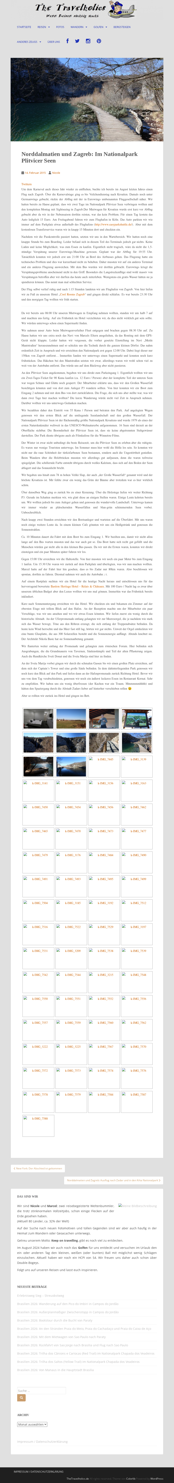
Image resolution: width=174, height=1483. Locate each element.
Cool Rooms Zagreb (72, 294)
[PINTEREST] (99, 42)
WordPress (156, 1478)
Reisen (42, 27)
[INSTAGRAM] (88, 42)
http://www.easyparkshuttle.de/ (113, 224)
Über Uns (54, 42)
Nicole (56, 173)
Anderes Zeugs (27, 42)
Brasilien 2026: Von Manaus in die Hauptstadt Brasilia (55, 1370)
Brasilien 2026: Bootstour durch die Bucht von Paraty (54, 1320)
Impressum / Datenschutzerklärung (42, 1442)
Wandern (77, 27)
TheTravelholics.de (78, 1478)
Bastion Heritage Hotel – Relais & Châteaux (77, 586)
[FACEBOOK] (67, 42)
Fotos (60, 27)
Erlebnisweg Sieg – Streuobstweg (40, 1296)
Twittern (26, 184)
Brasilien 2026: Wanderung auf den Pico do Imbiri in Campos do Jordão (67, 1304)
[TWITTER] (77, 42)
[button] (9, 1473)
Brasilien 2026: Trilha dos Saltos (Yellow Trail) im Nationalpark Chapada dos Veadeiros (78, 1362)
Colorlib (130, 1478)
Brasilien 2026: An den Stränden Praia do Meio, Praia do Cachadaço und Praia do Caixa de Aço (84, 1329)
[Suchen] (21, 1397)
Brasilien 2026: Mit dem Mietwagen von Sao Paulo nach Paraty (61, 1337)
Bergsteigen (122, 27)
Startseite (24, 27)
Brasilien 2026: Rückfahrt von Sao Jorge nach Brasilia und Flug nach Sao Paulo (72, 1345)
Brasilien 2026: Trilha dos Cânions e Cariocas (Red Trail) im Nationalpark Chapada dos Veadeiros (85, 1353)
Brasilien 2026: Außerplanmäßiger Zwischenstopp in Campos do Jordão (68, 1312)
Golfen (98, 27)
